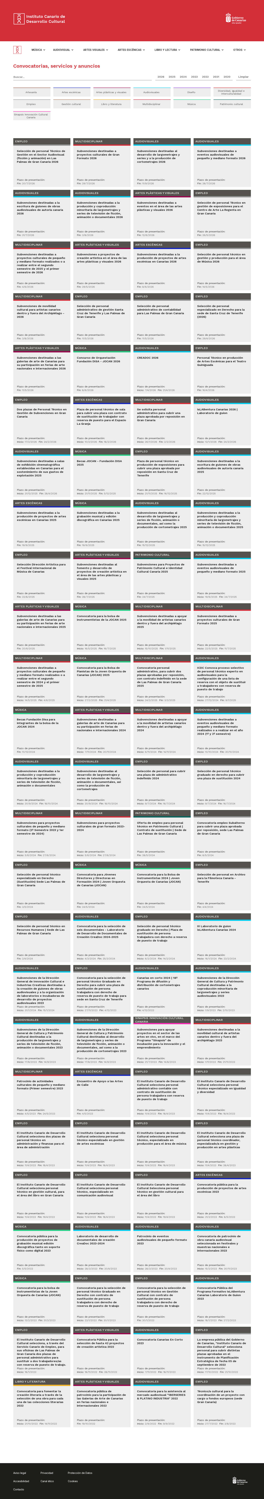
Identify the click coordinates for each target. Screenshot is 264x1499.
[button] (38, 49)
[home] (20, 49)
